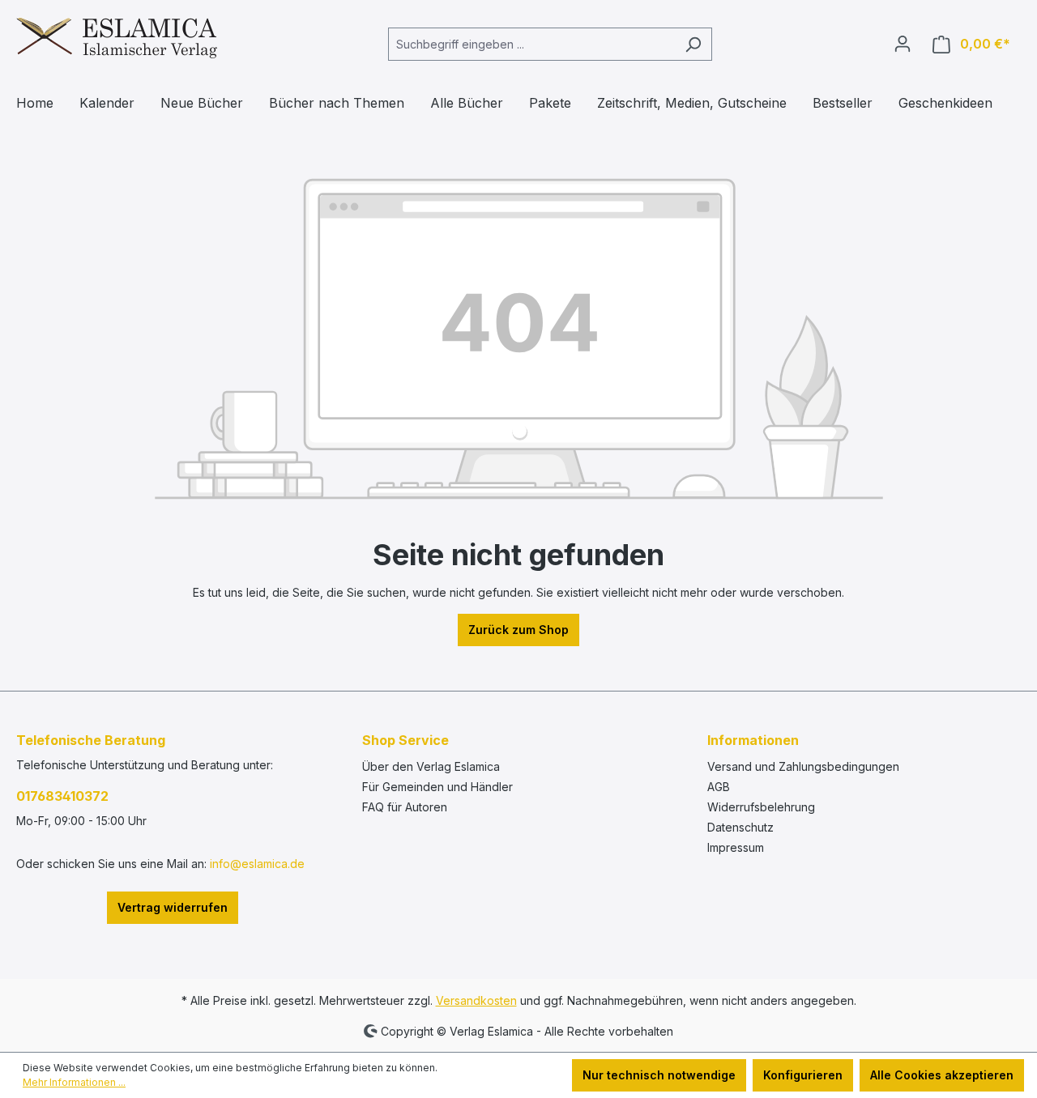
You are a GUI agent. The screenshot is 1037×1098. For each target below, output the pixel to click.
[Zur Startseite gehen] (116, 41)
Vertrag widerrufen (172, 907)
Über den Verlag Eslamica (431, 766)
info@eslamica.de (257, 863)
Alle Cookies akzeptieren (942, 1075)
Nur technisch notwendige (659, 1075)
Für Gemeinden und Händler (437, 787)
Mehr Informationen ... (74, 1082)
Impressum (735, 847)
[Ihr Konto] (902, 44)
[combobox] (531, 44)
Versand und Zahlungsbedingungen (803, 766)
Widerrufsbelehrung (761, 807)
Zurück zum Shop (518, 629)
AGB (718, 787)
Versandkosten (476, 1000)
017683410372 (62, 796)
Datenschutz (740, 827)
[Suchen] (693, 44)
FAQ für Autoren (404, 807)
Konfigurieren (803, 1075)
